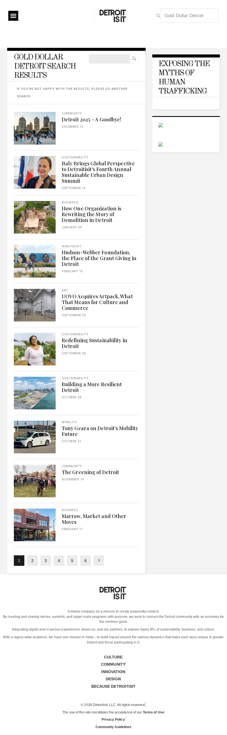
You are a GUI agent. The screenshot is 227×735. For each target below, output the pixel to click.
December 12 (72, 127)
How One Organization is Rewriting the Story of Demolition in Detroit (91, 214)
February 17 (72, 529)
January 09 (71, 227)
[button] (13, 16)
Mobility (69, 422)
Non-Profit (71, 246)
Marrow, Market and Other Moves (94, 519)
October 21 (71, 441)
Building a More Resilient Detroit (92, 387)
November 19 (73, 479)
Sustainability (75, 157)
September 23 (74, 315)
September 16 (74, 188)
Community (72, 113)
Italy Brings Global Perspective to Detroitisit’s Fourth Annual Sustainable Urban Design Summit (98, 172)
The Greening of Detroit (90, 472)
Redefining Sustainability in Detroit (94, 343)
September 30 (74, 353)
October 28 (71, 397)
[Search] (134, 59)
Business (70, 202)
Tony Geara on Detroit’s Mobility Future (100, 431)
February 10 (72, 271)
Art (65, 290)
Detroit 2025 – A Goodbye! (91, 119)
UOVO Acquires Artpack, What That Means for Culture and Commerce (97, 302)
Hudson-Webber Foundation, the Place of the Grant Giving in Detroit (99, 258)
